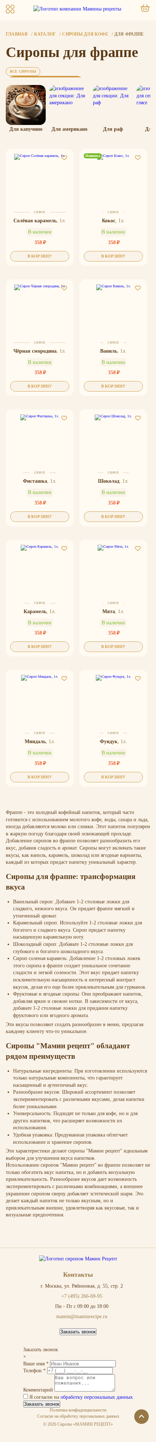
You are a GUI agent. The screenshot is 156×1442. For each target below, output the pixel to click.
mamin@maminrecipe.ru (81, 1316)
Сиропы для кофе (85, 34)
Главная (17, 34)
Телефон (34, 1370)
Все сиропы (23, 71)
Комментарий (38, 1390)
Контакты (78, 1274)
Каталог (45, 34)
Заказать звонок (78, 1331)
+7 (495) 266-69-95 (81, 1296)
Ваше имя (36, 1363)
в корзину (40, 256)
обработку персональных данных (97, 1397)
